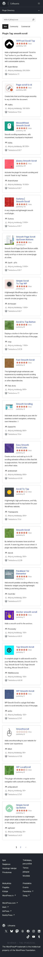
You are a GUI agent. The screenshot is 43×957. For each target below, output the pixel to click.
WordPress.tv (9, 895)
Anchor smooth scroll (26, 612)
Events (26, 887)
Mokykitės (6, 883)
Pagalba (5, 887)
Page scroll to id (24, 85)
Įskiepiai (26, 872)
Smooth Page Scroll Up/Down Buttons (25, 238)
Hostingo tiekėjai (9, 868)
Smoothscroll (22, 729)
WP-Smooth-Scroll (25, 691)
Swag (26, 895)
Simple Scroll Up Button (22, 806)
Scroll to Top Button (26, 322)
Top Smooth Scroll (25, 647)
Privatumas (7, 872)
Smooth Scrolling (24, 404)
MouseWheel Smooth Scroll (23, 124)
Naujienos (6, 864)
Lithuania (11, 925)
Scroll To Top (22, 489)
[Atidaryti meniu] (39, 3)
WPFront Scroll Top (25, 41)
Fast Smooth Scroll (25, 360)
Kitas (26, 847)
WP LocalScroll (23, 767)
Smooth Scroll (23, 530)
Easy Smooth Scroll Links (22, 446)
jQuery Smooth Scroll (26, 161)
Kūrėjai (5, 891)
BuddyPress (8, 915)
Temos (25, 868)
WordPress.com (10, 903)
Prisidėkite (27, 883)
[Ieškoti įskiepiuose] (33, 19)
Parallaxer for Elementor (22, 572)
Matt (5, 907)
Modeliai (26, 876)
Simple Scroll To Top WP (22, 282)
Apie (4, 860)
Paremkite (28, 891)
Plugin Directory (8, 10)
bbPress (7, 911)
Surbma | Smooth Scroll (23, 200)
